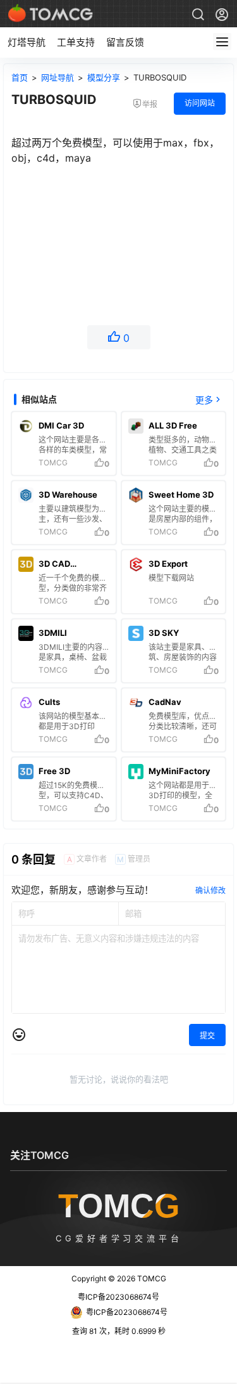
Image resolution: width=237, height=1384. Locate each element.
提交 (207, 1035)
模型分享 (103, 77)
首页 (19, 77)
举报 (149, 104)
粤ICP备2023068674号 (118, 1297)
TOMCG (150, 1278)
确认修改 (210, 890)
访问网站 (200, 103)
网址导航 (57, 77)
